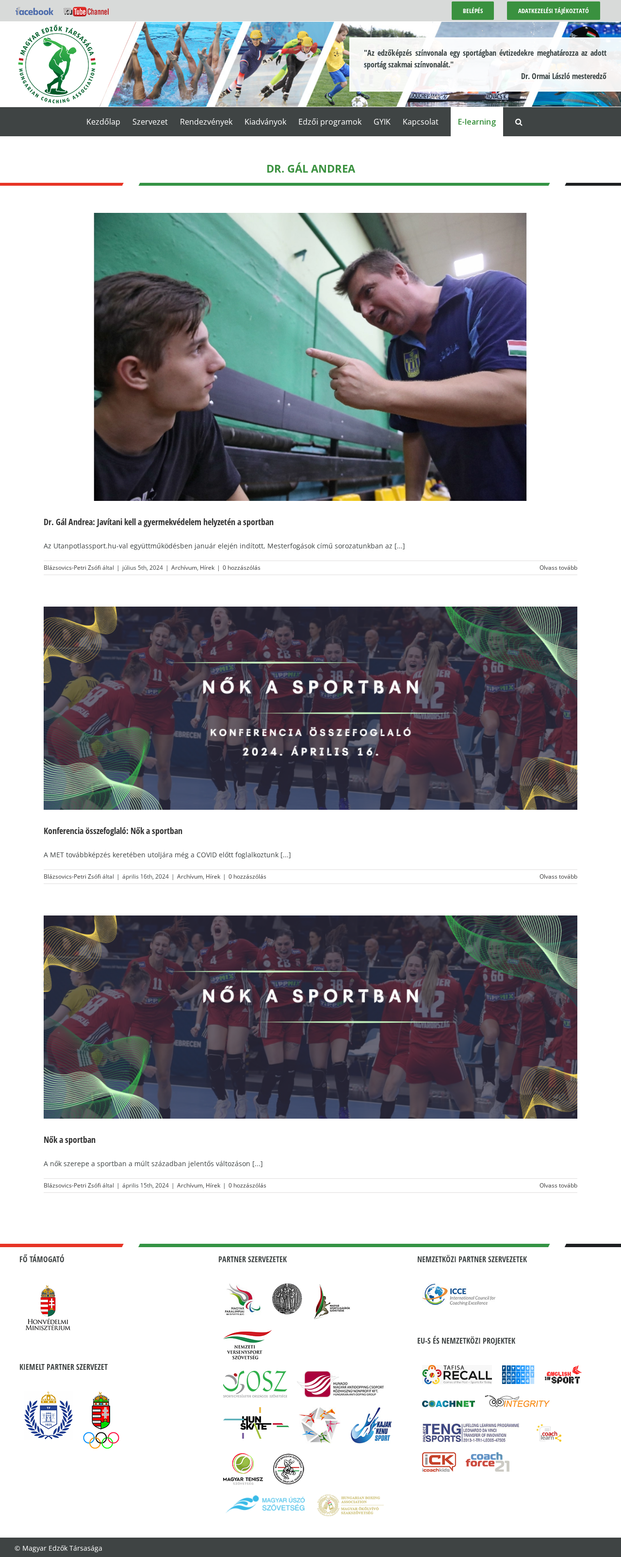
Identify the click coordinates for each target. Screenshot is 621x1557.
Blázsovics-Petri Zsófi (72, 567)
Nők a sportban (70, 1139)
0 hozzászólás (242, 567)
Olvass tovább (558, 567)
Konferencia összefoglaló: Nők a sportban (113, 830)
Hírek (207, 567)
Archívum (184, 567)
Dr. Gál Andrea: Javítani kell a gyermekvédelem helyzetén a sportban (159, 522)
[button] (519, 121)
